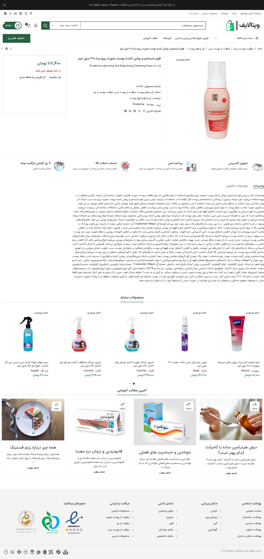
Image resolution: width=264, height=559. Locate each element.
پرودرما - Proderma (143, 104)
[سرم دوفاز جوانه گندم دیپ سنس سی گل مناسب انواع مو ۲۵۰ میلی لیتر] (26, 334)
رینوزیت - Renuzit (250, 370)
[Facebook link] (31, 13)
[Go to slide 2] (130, 384)
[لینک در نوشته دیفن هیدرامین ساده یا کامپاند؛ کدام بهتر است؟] (231, 419)
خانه (259, 49)
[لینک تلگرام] (5, 13)
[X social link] (25, 13)
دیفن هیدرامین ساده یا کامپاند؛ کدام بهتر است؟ (231, 450)
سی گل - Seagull (39, 370)
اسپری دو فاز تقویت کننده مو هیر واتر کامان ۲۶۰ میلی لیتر (134, 364)
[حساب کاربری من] (35, 25)
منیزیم (170, 517)
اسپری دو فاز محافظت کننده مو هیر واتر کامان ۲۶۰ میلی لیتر (80, 364)
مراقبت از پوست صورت (117, 517)
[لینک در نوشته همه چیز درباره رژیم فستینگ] (33, 419)
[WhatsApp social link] (10, 13)
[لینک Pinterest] (20, 13)
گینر (215, 523)
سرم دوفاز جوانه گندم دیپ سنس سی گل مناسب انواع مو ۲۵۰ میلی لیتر (26, 364)
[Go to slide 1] (134, 384)
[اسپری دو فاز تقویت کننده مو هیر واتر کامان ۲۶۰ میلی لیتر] (132, 334)
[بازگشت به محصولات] (6, 49)
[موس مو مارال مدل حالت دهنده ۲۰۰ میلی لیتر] (184, 334)
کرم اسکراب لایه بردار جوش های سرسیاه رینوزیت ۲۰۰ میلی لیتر (238, 364)
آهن (171, 523)
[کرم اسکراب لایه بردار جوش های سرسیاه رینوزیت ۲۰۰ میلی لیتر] (237, 334)
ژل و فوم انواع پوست (140, 98)
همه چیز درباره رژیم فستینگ (33, 448)
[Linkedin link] (15, 13)
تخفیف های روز (16, 38)
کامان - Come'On (145, 370)
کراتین (214, 511)
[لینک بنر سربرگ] (132, 5)
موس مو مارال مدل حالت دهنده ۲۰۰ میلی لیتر (187, 364)
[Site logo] (243, 25)
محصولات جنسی (120, 536)
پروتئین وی (211, 517)
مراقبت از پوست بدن (219, 49)
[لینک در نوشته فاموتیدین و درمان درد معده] (99, 421)
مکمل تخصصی (165, 536)
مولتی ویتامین (165, 511)
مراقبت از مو (123, 523)
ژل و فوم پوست (196, 49)
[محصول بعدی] (2, 49)
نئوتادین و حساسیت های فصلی (165, 452)
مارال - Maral (200, 370)
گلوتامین (212, 530)
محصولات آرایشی (120, 511)
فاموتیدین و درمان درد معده (99, 452)
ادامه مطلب (231, 473)
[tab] (237, 186)
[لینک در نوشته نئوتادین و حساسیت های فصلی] (165, 422)
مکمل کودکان (166, 530)
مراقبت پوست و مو (243, 49)
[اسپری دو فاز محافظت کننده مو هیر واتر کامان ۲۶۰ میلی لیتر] (79, 334)
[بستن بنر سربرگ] (4, 5)
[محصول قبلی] (11, 49)
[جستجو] (45, 25)
